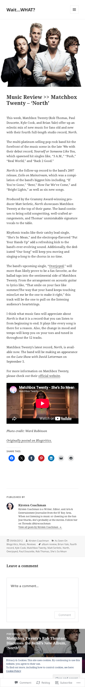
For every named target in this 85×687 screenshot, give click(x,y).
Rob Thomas (42, 551)
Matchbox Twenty (36, 547)
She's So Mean (58, 551)
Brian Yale (63, 544)
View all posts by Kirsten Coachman (38, 527)
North (66, 547)
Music (22, 544)
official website (49, 376)
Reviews (31, 544)
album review (49, 544)
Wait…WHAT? (21, 10)
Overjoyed (56, 266)
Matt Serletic (54, 547)
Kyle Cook (20, 547)
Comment (65, 615)
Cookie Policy (13, 671)
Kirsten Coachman (39, 540)
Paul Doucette (26, 551)
